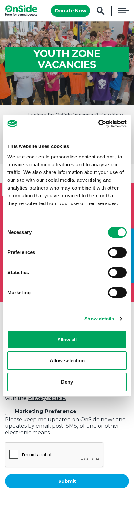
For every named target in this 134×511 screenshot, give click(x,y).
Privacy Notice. (47, 398)
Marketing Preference (45, 411)
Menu (123, 10)
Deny (67, 382)
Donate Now (70, 11)
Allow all (67, 339)
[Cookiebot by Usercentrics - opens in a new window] (98, 124)
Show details (99, 318)
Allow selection (67, 360)
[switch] (117, 252)
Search (101, 11)
